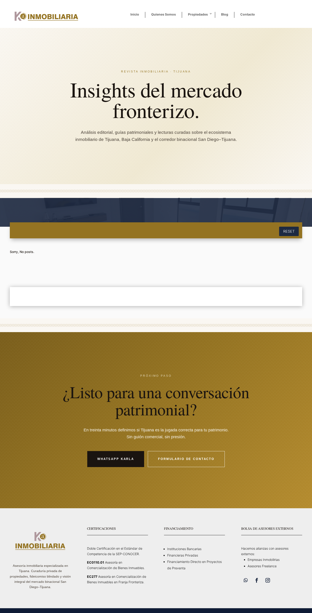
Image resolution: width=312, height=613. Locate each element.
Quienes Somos (163, 14)
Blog (224, 14)
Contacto (247, 14)
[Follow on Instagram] (267, 580)
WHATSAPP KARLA (115, 459)
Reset (289, 231)
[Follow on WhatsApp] (245, 580)
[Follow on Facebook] (256, 580)
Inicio (134, 14)
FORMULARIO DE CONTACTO (186, 459)
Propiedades (198, 14)
